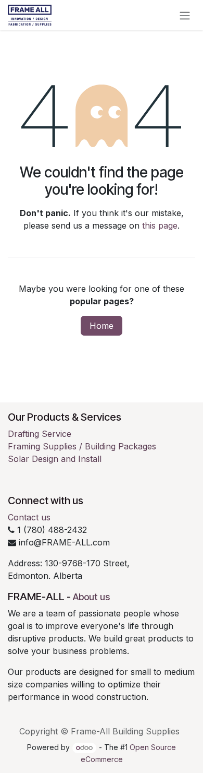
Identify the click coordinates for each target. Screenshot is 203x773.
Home (101, 325)
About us (91, 596)
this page (159, 225)
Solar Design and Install (55, 459)
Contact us (29, 517)
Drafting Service (39, 434)
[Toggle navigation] (184, 15)
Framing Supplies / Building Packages (82, 446)
